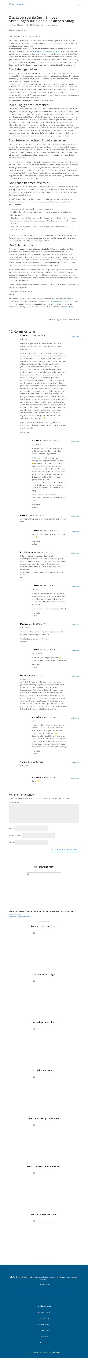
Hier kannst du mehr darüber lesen (46, 51)
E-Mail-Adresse (15, 835)
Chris (22, 762)
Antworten (75, 336)
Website (12, 842)
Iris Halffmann (26, 552)
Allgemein (39, 25)
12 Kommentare (51, 25)
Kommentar (14, 802)
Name (12, 828)
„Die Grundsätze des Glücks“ (59, 301)
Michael (35, 440)
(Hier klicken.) (68, 307)
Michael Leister (17, 25)
